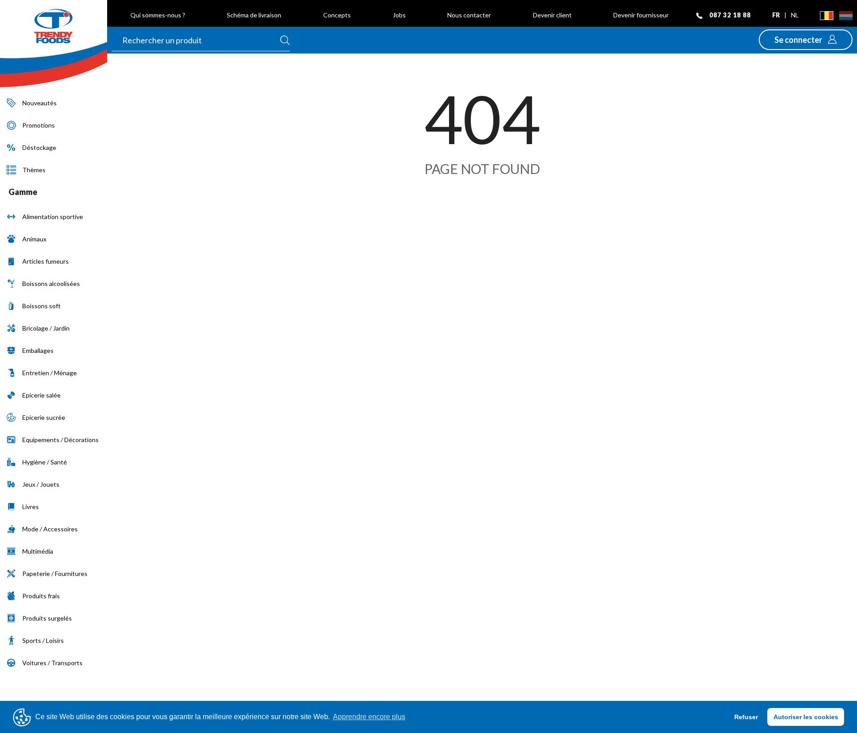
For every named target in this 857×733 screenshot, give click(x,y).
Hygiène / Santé (44, 462)
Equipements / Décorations (60, 439)
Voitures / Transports (52, 663)
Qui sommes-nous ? (157, 15)
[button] (806, 39)
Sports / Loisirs (43, 640)
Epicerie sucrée (43, 417)
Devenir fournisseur (641, 15)
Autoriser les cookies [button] (806, 717)
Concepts (337, 15)
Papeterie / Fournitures (54, 573)
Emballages (38, 350)
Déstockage (39, 147)
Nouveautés (39, 103)
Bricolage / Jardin (46, 328)
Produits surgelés (47, 618)
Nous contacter (469, 15)
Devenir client (552, 15)
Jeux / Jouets (40, 484)
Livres (30, 506)
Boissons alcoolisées (51, 283)
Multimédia (37, 551)
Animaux (34, 239)
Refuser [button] (746, 717)
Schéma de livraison (254, 15)
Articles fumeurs (45, 261)
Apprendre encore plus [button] (369, 717)
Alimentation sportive (52, 216)
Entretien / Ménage (49, 373)
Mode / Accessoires (50, 529)
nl (795, 15)
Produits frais (41, 596)
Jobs (399, 15)
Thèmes (34, 170)
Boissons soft (41, 306)
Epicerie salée (41, 395)
